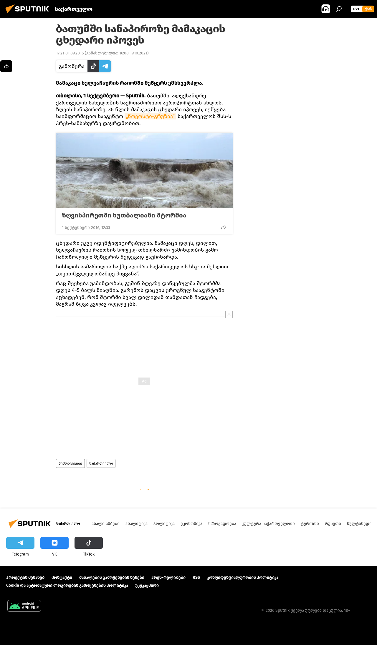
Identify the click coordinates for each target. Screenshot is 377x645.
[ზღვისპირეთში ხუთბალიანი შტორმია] (144, 170)
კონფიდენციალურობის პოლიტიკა (242, 577)
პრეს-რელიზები (168, 577)
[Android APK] (24, 606)
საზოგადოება (222, 523)
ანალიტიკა (136, 523)
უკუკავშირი (147, 585)
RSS (196, 577)
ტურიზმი (310, 523)
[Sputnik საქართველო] (29, 13)
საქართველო (101, 463)
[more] (223, 227)
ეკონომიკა (191, 523)
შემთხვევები (70, 463)
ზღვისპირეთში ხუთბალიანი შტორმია (124, 215)
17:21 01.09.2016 (70, 53)
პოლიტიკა (164, 523)
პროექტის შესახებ (25, 577)
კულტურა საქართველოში (268, 523)
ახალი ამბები (106, 523)
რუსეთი (333, 523)
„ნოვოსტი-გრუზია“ (150, 116)
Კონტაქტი (62, 577)
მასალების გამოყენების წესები (111, 577)
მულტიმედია (360, 523)
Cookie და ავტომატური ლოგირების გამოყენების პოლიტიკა (67, 585)
